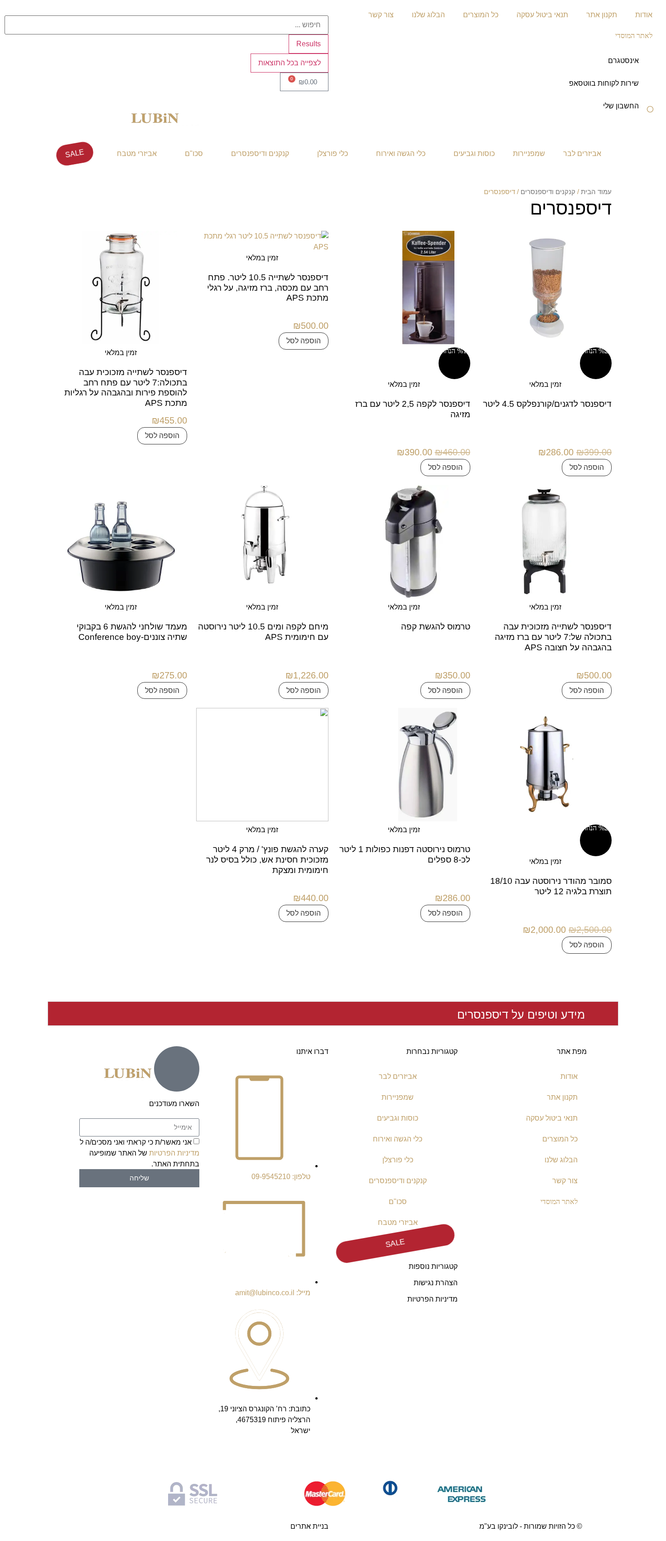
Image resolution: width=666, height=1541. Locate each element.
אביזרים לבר (582, 153)
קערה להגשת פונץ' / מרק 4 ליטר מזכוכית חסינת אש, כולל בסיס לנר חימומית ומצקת (267, 859)
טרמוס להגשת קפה (435, 626)
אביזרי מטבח (137, 153)
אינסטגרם (623, 60)
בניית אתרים (309, 1526)
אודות (643, 15)
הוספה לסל (586, 467)
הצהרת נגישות (436, 1283)
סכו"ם (194, 153)
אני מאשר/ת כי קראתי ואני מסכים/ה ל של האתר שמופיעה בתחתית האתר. (139, 1153)
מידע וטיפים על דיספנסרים (521, 1014)
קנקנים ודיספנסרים (260, 153)
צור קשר (381, 15)
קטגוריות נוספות (433, 1266)
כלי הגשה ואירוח (400, 153)
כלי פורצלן (332, 153)
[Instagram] (317, 1456)
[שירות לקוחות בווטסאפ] (650, 89)
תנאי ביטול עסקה (542, 15)
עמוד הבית (596, 191)
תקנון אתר (601, 15)
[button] (333, 1013)
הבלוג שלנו (428, 15)
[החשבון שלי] (650, 112)
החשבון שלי (621, 106)
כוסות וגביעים (474, 153)
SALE (74, 153)
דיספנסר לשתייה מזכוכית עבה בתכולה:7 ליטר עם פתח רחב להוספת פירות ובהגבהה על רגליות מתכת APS (125, 387)
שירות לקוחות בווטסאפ (604, 83)
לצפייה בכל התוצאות (289, 63)
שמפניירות (529, 153)
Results (308, 44)
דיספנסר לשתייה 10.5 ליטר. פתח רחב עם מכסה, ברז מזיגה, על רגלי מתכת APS (267, 288)
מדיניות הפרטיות (432, 1299)
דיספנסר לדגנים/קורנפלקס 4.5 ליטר (547, 404)
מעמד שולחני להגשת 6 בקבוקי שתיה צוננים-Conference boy (132, 632)
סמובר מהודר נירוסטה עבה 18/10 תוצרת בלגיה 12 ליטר (551, 886)
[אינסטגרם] (650, 66)
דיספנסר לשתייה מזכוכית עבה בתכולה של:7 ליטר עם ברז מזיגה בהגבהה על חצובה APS (553, 637)
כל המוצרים (480, 15)
